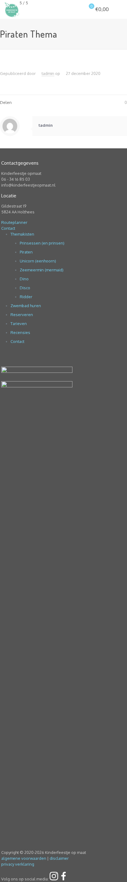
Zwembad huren (25, 305)
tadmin (48, 73)
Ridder (26, 296)
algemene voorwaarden (23, 858)
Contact (8, 228)
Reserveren (21, 314)
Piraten (26, 251)
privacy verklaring (17, 864)
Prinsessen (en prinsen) (42, 243)
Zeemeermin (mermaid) (41, 269)
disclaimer (59, 858)
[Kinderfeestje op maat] (12, 9)
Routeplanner (14, 222)
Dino (24, 278)
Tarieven (18, 323)
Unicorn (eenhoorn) (38, 260)
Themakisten (22, 234)
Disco (25, 287)
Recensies (20, 332)
